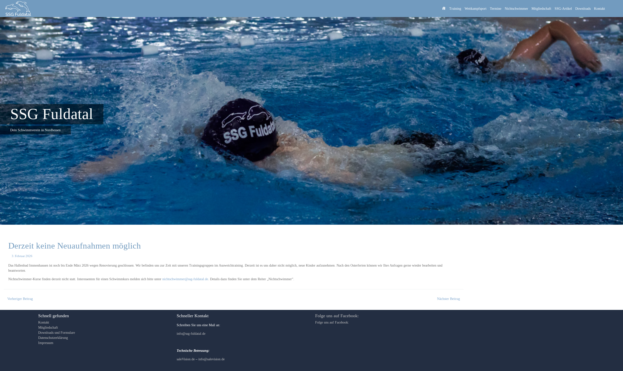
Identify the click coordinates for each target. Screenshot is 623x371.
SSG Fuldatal (51, 113)
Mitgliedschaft (541, 8)
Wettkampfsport (475, 8)
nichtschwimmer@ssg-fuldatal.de (185, 279)
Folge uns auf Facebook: (337, 315)
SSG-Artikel (563, 8)
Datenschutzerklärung (53, 338)
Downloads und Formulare (56, 332)
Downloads (583, 8)
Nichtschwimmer (516, 8)
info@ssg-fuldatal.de (191, 333)
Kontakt (599, 8)
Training (455, 8)
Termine (495, 8)
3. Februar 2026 (22, 256)
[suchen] (613, 8)
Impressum (45, 343)
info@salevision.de (211, 359)
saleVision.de (186, 359)
